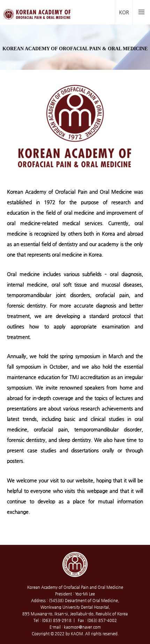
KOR (124, 12)
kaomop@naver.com (82, 627)
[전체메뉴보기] (141, 12)
